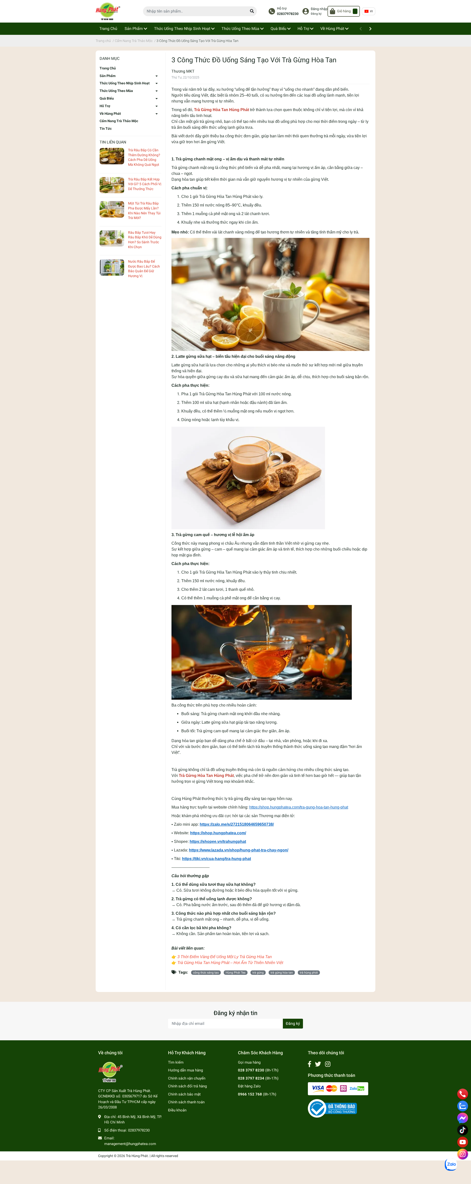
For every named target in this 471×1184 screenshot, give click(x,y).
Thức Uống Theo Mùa (116, 91)
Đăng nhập (319, 9)
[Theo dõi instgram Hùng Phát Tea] (327, 1064)
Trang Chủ (108, 68)
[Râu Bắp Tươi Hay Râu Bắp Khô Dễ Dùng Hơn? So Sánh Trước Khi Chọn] (112, 238)
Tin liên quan (113, 142)
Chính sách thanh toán (186, 1102)
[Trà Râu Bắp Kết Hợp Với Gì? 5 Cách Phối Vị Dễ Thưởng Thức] (112, 185)
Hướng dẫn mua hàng (185, 1070)
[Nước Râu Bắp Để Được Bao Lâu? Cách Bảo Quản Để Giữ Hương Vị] (112, 267)
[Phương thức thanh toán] (338, 1088)
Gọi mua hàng (249, 1062)
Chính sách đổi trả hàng (187, 1086)
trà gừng (258, 972)
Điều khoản (177, 1110)
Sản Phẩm (108, 76)
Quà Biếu (107, 98)
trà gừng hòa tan (282, 972)
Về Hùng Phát (110, 114)
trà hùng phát (309, 972)
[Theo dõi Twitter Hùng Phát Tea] (318, 1064)
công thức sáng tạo (206, 972)
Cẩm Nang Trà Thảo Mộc (119, 121)
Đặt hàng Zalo (249, 1086)
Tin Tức (106, 128)
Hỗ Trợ (105, 106)
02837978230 (288, 14)
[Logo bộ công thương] (332, 1108)
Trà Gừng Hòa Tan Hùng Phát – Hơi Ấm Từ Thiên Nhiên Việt (230, 963)
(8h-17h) (258, 1070)
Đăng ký (316, 13)
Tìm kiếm (175, 1062)
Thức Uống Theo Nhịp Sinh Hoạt (125, 83)
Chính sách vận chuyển (186, 1078)
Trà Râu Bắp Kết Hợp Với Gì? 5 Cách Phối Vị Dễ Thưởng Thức (144, 184)
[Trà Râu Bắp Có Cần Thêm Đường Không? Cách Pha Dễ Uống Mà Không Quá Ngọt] (112, 156)
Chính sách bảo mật (184, 1094)
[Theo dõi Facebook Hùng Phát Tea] (309, 1064)
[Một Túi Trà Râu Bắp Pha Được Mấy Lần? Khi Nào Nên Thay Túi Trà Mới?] (112, 209)
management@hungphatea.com (130, 1144)
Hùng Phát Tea (236, 972)
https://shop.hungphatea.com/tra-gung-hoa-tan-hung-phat (298, 807)
